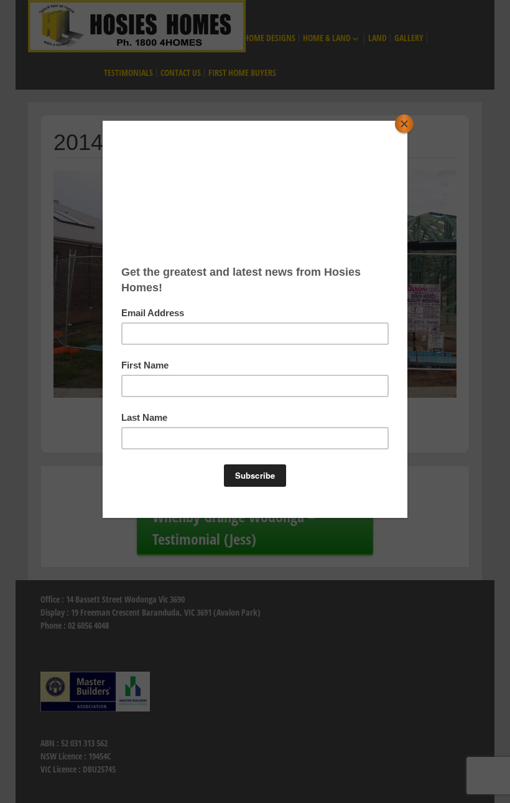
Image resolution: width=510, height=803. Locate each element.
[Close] (404, 124)
